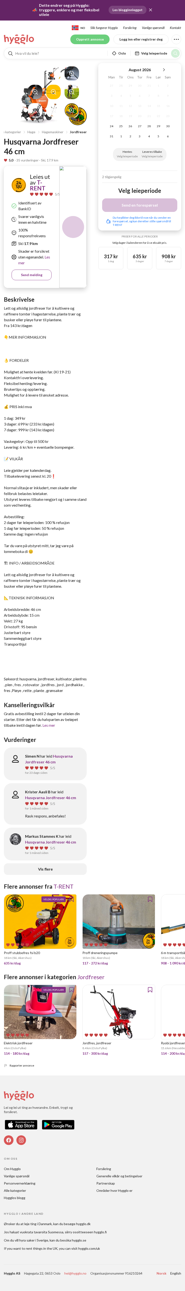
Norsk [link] (161, 1273)
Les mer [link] (48, 725)
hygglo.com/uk (89, 1248)
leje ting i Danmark (38, 1224)
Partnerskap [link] (105, 1183)
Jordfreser (78, 132)
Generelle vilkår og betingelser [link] (119, 1176)
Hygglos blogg (14, 1198)
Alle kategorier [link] (15, 1190)
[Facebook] (8, 1140)
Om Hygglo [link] (12, 1169)
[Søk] (175, 53)
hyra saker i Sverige (33, 1240)
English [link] (175, 1273)
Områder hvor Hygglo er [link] (114, 1190)
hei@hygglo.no (75, 1273)
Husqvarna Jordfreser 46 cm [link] (50, 797)
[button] (150, 10)
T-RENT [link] (38, 185)
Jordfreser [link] (91, 976)
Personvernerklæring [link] (19, 1183)
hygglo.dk (83, 1224)
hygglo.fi (100, 1232)
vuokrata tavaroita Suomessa (41, 1232)
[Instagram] (21, 1140)
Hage (31, 132)
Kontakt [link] (175, 28)
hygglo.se (79, 1240)
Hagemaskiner (52, 132)
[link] (19, 39)
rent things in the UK (42, 1248)
